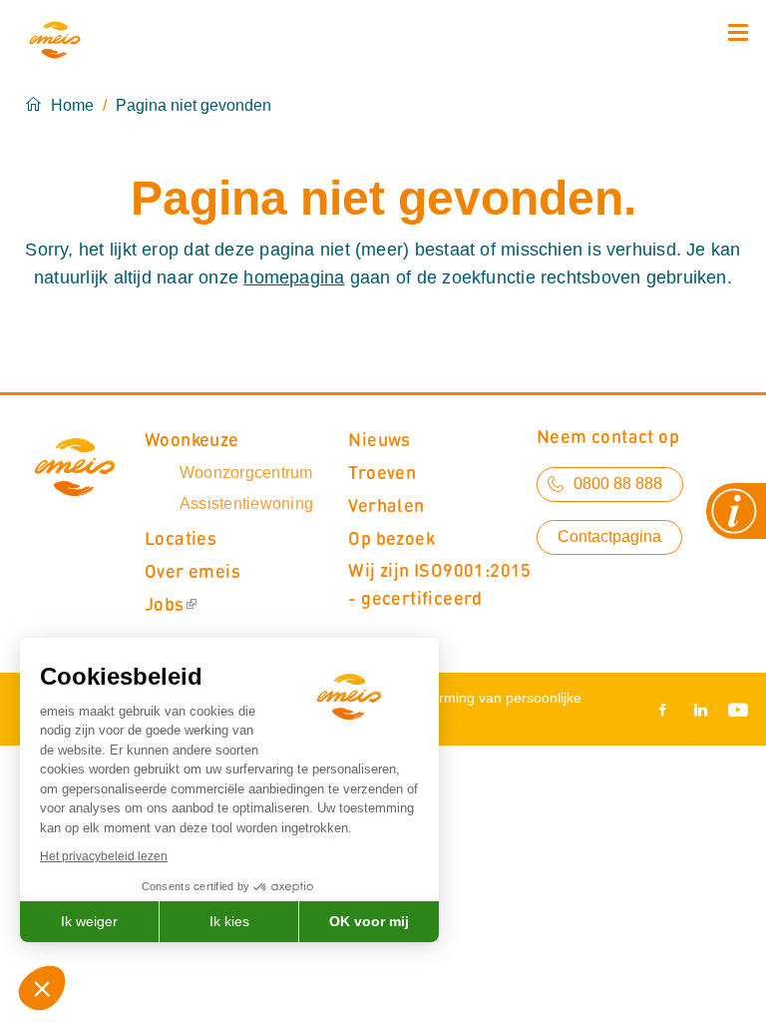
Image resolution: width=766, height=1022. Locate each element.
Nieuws (379, 438)
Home (72, 105)
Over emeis (192, 570)
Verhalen (386, 504)
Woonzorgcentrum (246, 472)
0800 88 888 (618, 483)
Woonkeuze (192, 438)
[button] (42, 988)
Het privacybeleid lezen (104, 856)
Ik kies (229, 921)
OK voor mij (369, 921)
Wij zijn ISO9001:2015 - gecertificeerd (439, 583)
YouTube (734, 710)
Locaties (180, 537)
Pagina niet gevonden (193, 105)
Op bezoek (391, 537)
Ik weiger (89, 921)
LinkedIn (700, 710)
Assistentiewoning (246, 503)
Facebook (666, 710)
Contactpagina (609, 536)
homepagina (293, 277)
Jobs (165, 603)
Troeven (382, 471)
